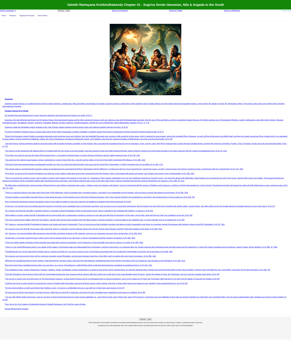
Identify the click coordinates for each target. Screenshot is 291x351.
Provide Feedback (286, 10)
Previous (61, 11)
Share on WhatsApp (232, 11)
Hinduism (12, 15)
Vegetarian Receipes (27, 15)
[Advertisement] (145, 333)
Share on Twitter (175, 11)
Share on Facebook (120, 11)
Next (67, 11)
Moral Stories (42, 15)
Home (4, 15)
